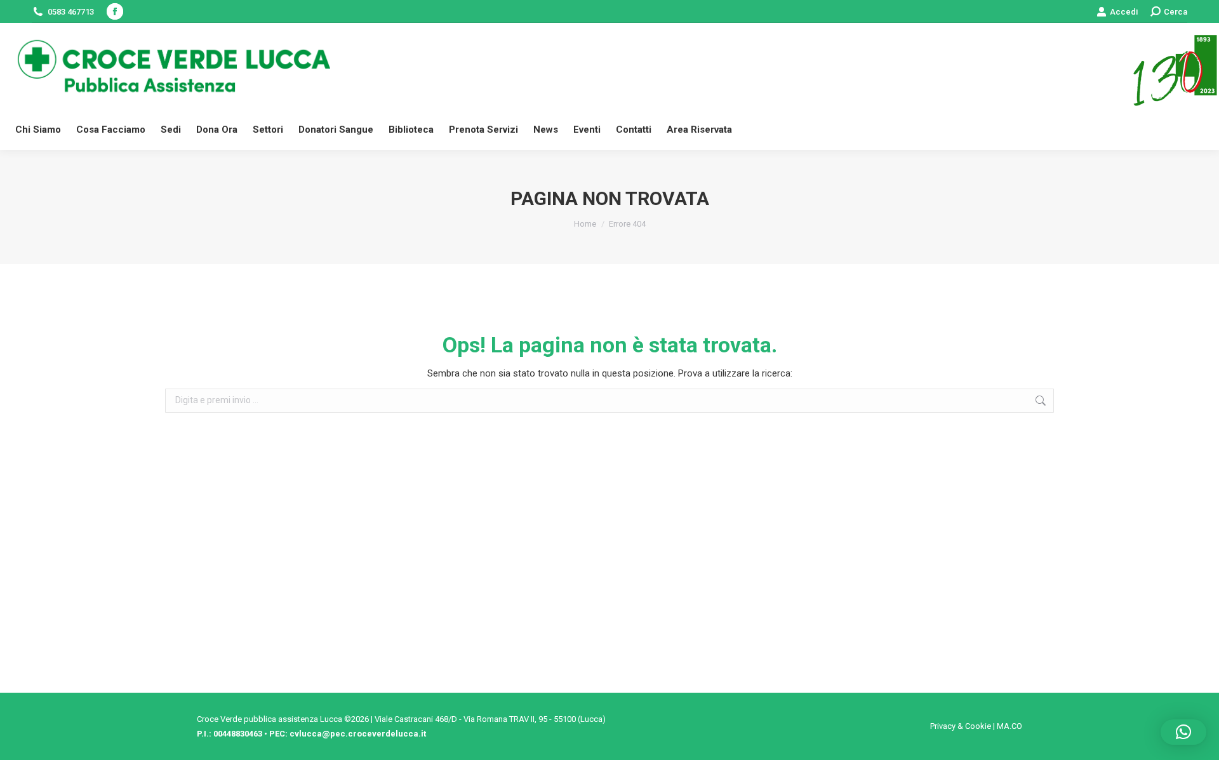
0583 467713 (71, 12)
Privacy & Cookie (960, 726)
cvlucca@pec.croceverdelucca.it (358, 733)
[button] (1183, 732)
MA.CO (1009, 726)
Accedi (1124, 12)
